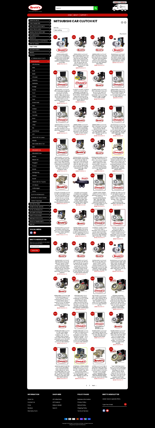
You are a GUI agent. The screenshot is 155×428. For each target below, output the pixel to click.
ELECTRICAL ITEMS (35, 204)
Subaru (34, 175)
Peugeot (35, 163)
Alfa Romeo (36, 64)
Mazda (34, 141)
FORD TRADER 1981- (35, 24)
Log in (116, 2)
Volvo (34, 191)
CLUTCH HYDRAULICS (37, 194)
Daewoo (34, 80)
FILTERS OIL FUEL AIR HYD (36, 207)
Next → (94, 385)
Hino (33, 106)
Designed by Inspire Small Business (77, 424)
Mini (33, 147)
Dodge (34, 87)
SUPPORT (84, 15)
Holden (34, 109)
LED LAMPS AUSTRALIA (36, 213)
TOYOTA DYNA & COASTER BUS (39, 41)
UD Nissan (35, 185)
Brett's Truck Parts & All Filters (77, 423)
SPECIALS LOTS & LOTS (36, 219)
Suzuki (34, 179)
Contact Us (31, 402)
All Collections (57, 399)
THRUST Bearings (36, 201)
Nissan (34, 156)
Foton (34, 96)
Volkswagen (36, 188)
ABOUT (76, 15)
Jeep (33, 125)
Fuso (33, 99)
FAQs (29, 405)
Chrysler (35, 77)
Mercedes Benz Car (38, 144)
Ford (33, 93)
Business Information (84, 399)
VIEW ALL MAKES (34, 44)
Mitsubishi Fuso (37, 153)
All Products (56, 402)
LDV (33, 134)
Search (55, 408)
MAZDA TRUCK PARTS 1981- (37, 32)
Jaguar (34, 121)
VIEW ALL (32, 224)
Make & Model (57, 405)
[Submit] (96, 8)
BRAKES (35, 53)
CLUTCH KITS (37, 62)
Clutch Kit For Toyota (39, 182)
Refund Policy (82, 405)
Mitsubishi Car (36, 150)
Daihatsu (35, 83)
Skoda (34, 169)
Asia (33, 68)
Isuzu (33, 118)
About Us (30, 399)
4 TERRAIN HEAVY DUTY (38, 58)
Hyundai (34, 115)
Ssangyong (35, 172)
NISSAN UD (35, 38)
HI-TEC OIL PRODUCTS (36, 210)
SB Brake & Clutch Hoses (39, 198)
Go (125, 404)
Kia (33, 128)
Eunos (34, 90)
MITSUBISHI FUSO (35, 35)
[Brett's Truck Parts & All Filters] (35, 8)
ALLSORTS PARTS (35, 50)
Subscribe (35, 250)
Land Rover (35, 131)
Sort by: (56, 28)
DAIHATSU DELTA (35, 21)
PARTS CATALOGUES (36, 216)
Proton (34, 166)
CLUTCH (35, 56)
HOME (70, 15)
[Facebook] (31, 232)
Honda (34, 112)
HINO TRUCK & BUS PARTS (37, 26)
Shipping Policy (82, 408)
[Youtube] (34, 232)
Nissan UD (35, 160)
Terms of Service (83, 411)
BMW (33, 74)
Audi (33, 71)
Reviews (30, 408)
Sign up (123, 2)
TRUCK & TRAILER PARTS (37, 222)
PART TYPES (33, 47)
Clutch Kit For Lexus (38, 137)
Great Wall (35, 102)
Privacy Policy (82, 402)
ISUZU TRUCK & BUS (35, 29)
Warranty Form (32, 411)
